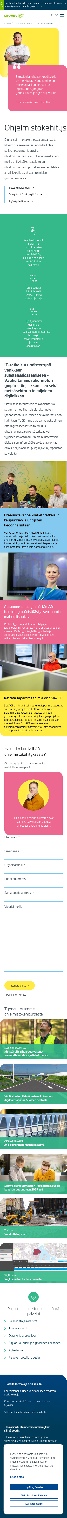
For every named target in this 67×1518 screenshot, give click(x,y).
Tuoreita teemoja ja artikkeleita (23, 1384)
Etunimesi (10, 837)
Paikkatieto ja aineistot (23, 1321)
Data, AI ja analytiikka (22, 1335)
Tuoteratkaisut (18, 1328)
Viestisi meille (13, 907)
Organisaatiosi (13, 865)
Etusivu (7, 23)
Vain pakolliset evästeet (34, 1495)
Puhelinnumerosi (15, 879)
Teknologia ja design (24, 23)
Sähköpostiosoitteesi (18, 893)
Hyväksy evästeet (34, 1487)
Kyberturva (16, 1350)
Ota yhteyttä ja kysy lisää (23, 194)
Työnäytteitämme (19, 201)
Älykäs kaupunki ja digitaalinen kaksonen (34, 1343)
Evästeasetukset (34, 1503)
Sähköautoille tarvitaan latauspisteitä (25, 1412)
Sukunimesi (12, 851)
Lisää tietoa (17, 1476)
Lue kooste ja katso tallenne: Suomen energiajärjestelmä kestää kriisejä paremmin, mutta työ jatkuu (35, 4)
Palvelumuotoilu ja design (25, 1357)
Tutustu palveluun (19, 187)
